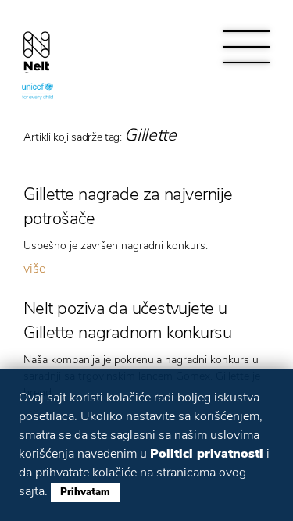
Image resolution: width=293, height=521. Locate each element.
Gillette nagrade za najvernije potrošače (128, 206)
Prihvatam (85, 492)
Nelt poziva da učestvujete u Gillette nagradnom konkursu (127, 320)
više (34, 268)
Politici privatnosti (206, 453)
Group (36, 48)
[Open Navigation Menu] (246, 47)
